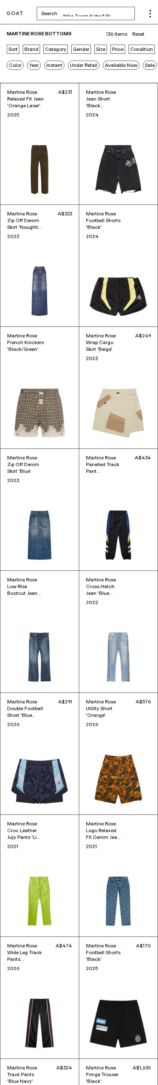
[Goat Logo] (15, 13)
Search (88, 13)
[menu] (150, 14)
